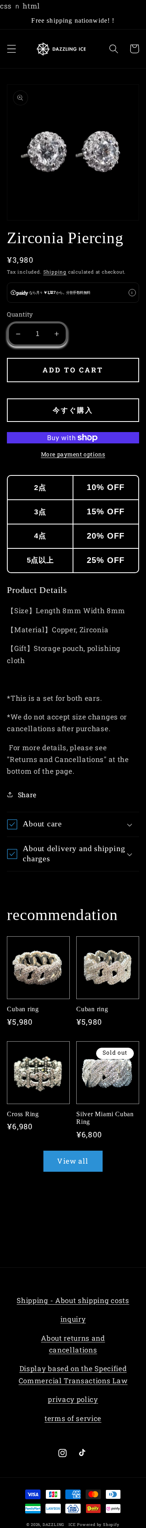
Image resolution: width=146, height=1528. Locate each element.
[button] (11, 49)
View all (72, 1161)
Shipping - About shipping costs (73, 1300)
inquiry (73, 1319)
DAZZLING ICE (59, 1524)
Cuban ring (23, 1009)
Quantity (20, 314)
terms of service (73, 1418)
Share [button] (27, 794)
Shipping (55, 272)
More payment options (73, 454)
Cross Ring (23, 1114)
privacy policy (73, 1399)
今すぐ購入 (73, 410)
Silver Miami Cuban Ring (105, 1118)
